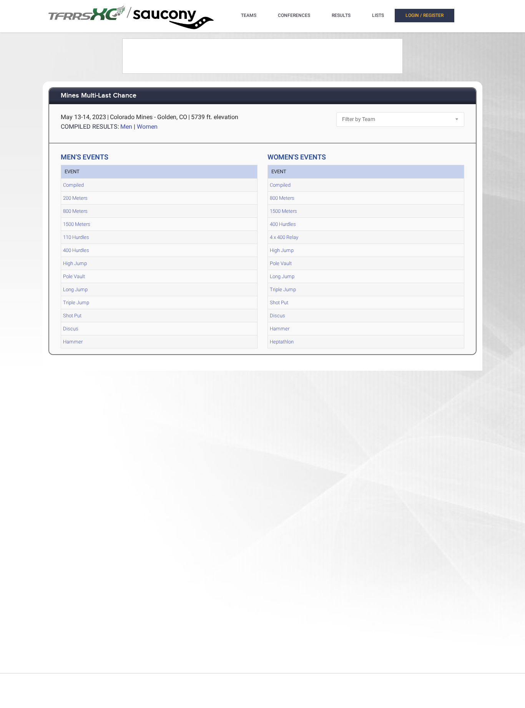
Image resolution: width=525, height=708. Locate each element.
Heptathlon (282, 342)
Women (147, 126)
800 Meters (75, 211)
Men (126, 126)
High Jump (75, 263)
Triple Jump (76, 302)
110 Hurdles (76, 237)
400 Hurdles (76, 250)
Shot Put (72, 315)
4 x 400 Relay (284, 237)
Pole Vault (74, 276)
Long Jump (75, 289)
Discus (70, 329)
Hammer (73, 342)
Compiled (73, 185)
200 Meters (75, 198)
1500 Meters (76, 224)
